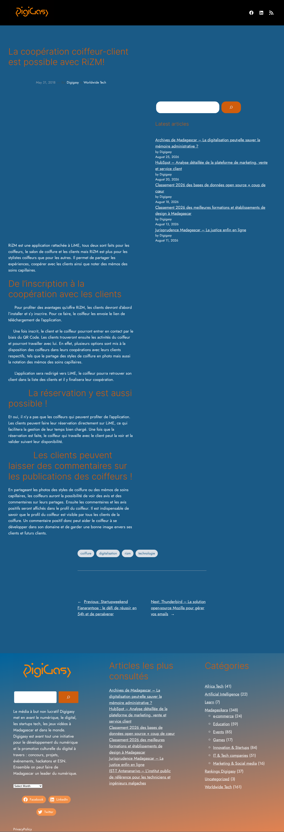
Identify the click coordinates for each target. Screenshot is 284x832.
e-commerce (223, 716)
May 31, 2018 (46, 82)
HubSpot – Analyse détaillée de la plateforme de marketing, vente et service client (138, 715)
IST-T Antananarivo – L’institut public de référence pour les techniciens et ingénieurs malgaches (140, 777)
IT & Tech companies (230, 755)
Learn (209, 702)
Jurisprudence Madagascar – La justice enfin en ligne (200, 230)
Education (221, 724)
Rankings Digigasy (220, 771)
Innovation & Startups (231, 747)
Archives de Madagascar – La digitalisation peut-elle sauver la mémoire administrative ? (135, 696)
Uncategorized (217, 779)
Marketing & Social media (235, 763)
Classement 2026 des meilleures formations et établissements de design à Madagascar (137, 746)
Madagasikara (216, 710)
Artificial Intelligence (222, 694)
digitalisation (108, 553)
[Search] (231, 107)
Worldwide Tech (95, 82)
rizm (128, 553)
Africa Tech (214, 686)
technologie (146, 553)
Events (218, 732)
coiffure (85, 553)
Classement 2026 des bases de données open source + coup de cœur (142, 730)
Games (219, 740)
